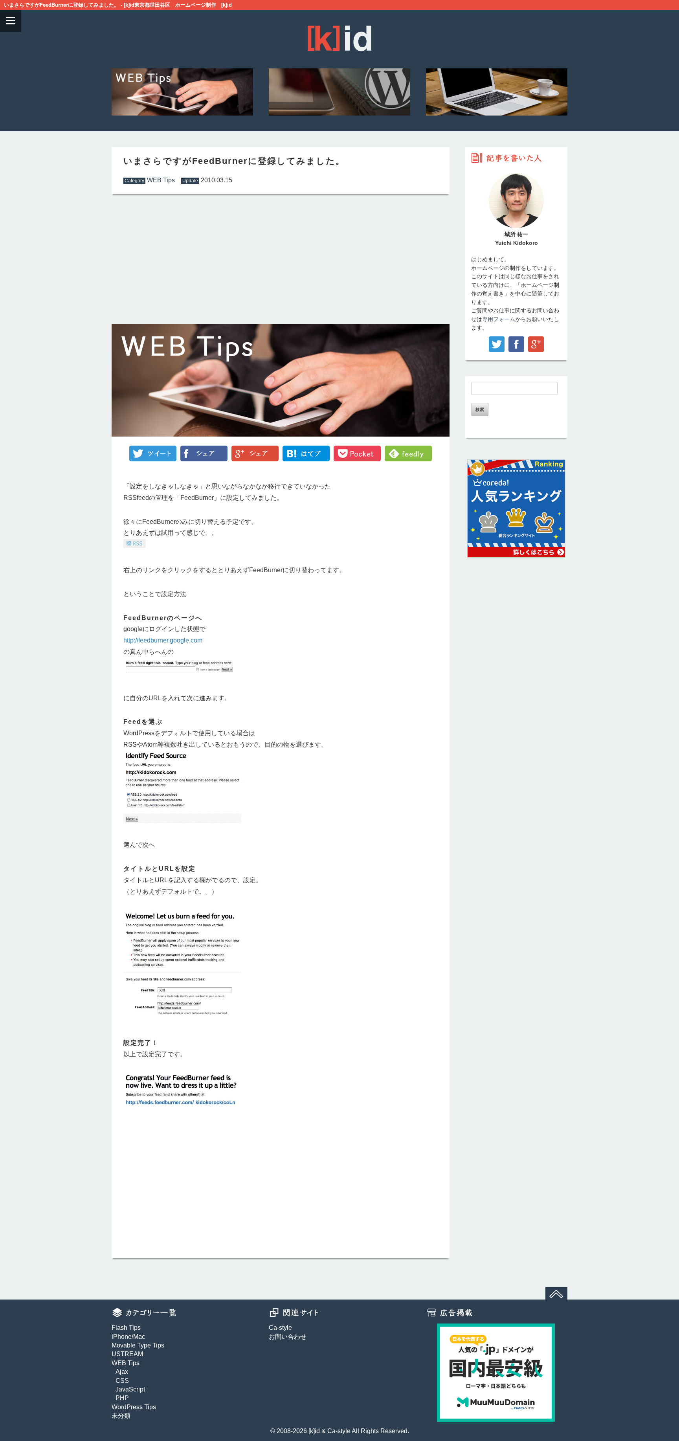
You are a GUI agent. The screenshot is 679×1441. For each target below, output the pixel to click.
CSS (122, 1380)
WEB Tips (161, 180)
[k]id (314, 1431)
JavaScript (130, 1389)
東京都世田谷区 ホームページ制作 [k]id (183, 5)
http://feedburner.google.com (162, 640)
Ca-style (280, 1327)
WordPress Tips (134, 1407)
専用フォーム (498, 319)
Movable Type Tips (138, 1345)
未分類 (121, 1415)
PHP (122, 1398)
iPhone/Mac (128, 1336)
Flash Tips (126, 1327)
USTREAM (127, 1354)
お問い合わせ (287, 1336)
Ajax (122, 1371)
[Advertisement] (194, 259)
